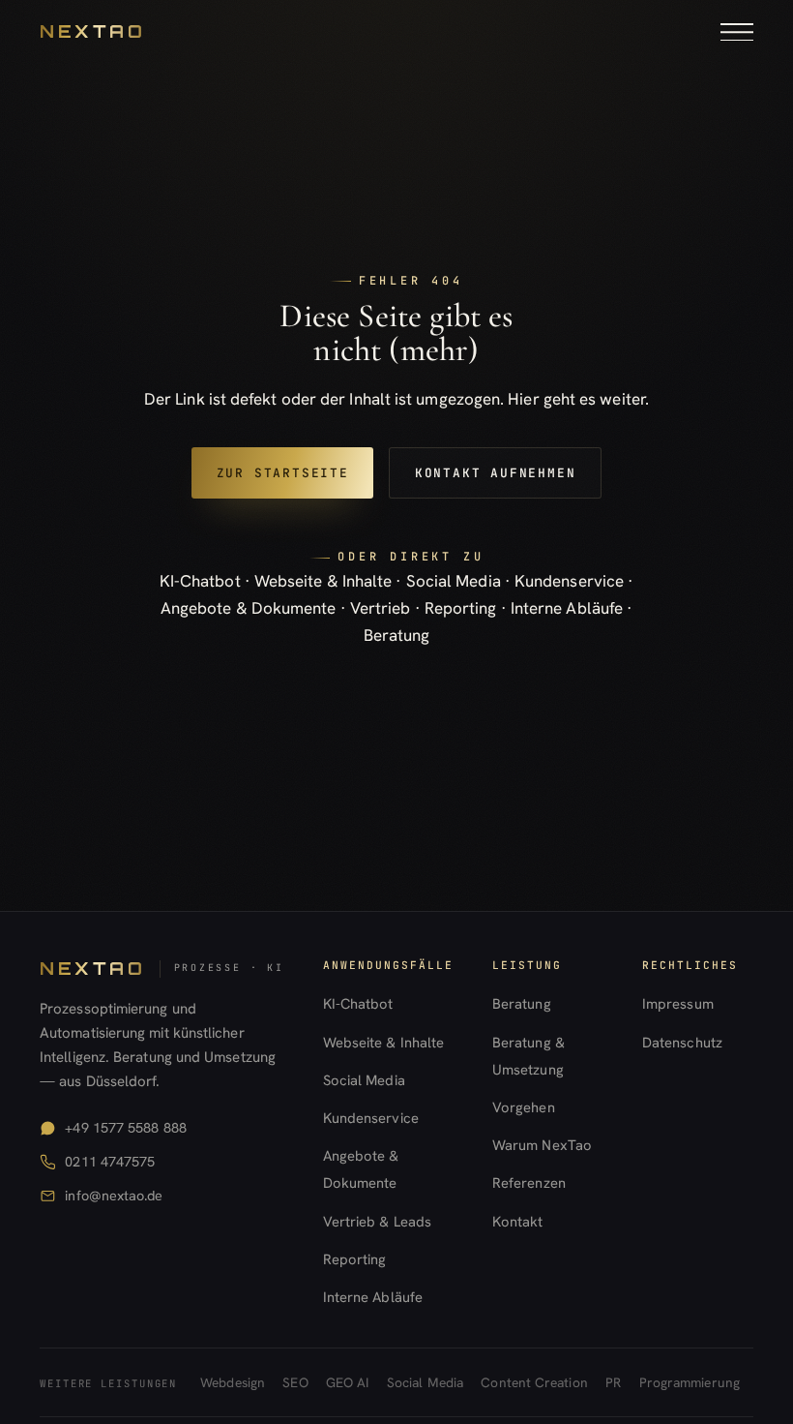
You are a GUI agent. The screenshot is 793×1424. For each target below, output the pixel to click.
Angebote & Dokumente (249, 608)
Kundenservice (569, 580)
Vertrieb (380, 608)
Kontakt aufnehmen (495, 473)
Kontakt (517, 1221)
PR (613, 1382)
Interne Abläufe (567, 608)
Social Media (453, 580)
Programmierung (689, 1382)
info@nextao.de (113, 1195)
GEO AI (347, 1382)
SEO (295, 1382)
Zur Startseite (283, 473)
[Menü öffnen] (736, 32)
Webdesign (232, 1382)
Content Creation (534, 1382)
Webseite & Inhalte (323, 580)
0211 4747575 (110, 1161)
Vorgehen (523, 1107)
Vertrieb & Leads (377, 1221)
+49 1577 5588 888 (125, 1127)
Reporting (461, 608)
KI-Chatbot (200, 580)
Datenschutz (682, 1042)
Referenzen (529, 1182)
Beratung (397, 635)
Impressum (678, 1003)
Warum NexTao (542, 1145)
